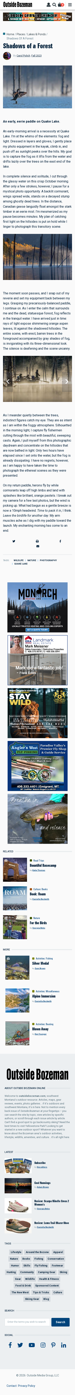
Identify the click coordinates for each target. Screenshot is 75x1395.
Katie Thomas (38, 870)
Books (45, 889)
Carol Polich (23, 55)
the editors (42, 1167)
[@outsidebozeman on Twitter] (20, 1345)
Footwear (57, 1265)
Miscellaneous (52, 991)
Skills (26, 1265)
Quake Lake (21, 564)
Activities (40, 958)
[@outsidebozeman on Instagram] (43, 1345)
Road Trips (38, 860)
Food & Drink (23, 1285)
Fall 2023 (36, 55)
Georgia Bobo (38, 928)
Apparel (58, 1252)
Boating (49, 1024)
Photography (48, 560)
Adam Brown (43, 1187)
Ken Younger (41, 1034)
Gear (18, 1278)
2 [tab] (39, 402)
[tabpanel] (37, 382)
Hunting (11, 1272)
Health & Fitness (49, 1278)
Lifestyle (16, 1252)
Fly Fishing (41, 1265)
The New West (20, 1292)
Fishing (49, 958)
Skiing (63, 1272)
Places (21, 34)
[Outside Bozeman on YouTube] (32, 1345)
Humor (15, 1265)
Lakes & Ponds (36, 34)
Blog (46, 1298)
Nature (31, 560)
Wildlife (19, 560)
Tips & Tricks (41, 1292)
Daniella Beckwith (40, 899)
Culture (36, 889)
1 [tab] (36, 402)
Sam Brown (40, 968)
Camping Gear (46, 1272)
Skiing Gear (32, 1298)
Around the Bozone (37, 1252)
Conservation (56, 1258)
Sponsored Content (47, 1285)
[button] (14, 541)
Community (27, 1272)
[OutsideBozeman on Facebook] (10, 1345)
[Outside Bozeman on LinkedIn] (63, 1345)
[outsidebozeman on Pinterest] (53, 1345)
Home (10, 34)
